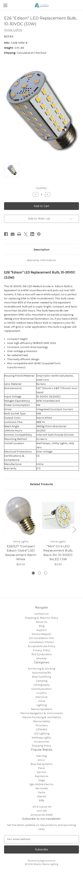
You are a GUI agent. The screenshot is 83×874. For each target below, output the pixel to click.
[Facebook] (6, 234)
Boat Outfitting (41, 676)
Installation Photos (41, 642)
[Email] (12, 234)
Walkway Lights (41, 737)
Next (74, 529)
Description (41, 249)
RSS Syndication (41, 654)
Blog (41, 626)
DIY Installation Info (41, 638)
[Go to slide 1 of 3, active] (33, 573)
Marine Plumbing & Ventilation (41, 717)
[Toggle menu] (5, 5)
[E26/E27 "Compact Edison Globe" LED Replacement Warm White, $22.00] (21, 515)
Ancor (41, 760)
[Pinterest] (39, 234)
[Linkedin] (32, 234)
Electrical (41, 697)
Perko (41, 792)
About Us (41, 622)
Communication (41, 689)
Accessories (41, 741)
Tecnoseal (41, 788)
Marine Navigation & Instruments (41, 713)
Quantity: (41, 187)
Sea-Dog (41, 756)
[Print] (19, 234)
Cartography (41, 684)
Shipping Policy (41, 745)
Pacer (41, 768)
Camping (41, 680)
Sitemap (41, 658)
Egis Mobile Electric (41, 784)
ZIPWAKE (41, 729)
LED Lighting (41, 733)
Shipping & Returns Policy (41, 617)
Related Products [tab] (41, 484)
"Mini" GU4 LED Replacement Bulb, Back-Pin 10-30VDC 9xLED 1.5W (58, 552)
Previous (5, 529)
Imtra (41, 701)
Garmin (41, 772)
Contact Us (41, 613)
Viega (41, 780)
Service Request (41, 634)
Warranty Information (41, 260)
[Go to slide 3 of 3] (45, 573)
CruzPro (41, 693)
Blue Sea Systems (41, 764)
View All (41, 796)
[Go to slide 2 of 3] (39, 573)
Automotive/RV (41, 672)
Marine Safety (41, 721)
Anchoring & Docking (41, 668)
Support (41, 630)
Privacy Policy (41, 650)
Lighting (41, 705)
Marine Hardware (41, 709)
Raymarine (41, 776)
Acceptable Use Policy (41, 646)
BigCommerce (47, 860)
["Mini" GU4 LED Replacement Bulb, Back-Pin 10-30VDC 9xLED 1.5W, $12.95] (58, 515)
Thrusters (41, 725)
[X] (26, 234)
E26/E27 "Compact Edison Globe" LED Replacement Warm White (20, 552)
